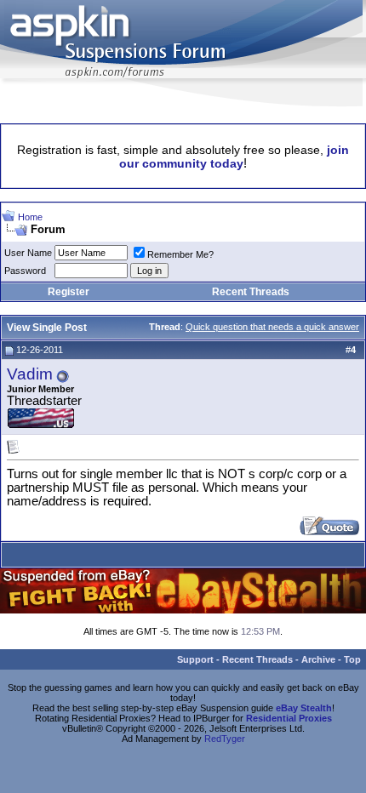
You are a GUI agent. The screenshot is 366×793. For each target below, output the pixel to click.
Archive (318, 659)
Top (352, 659)
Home (30, 217)
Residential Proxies (289, 718)
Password (25, 270)
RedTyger (224, 738)
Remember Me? (180, 254)
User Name (28, 253)
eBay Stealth (304, 708)
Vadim (30, 374)
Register (68, 292)
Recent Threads (250, 292)
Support (195, 659)
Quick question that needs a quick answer (272, 327)
